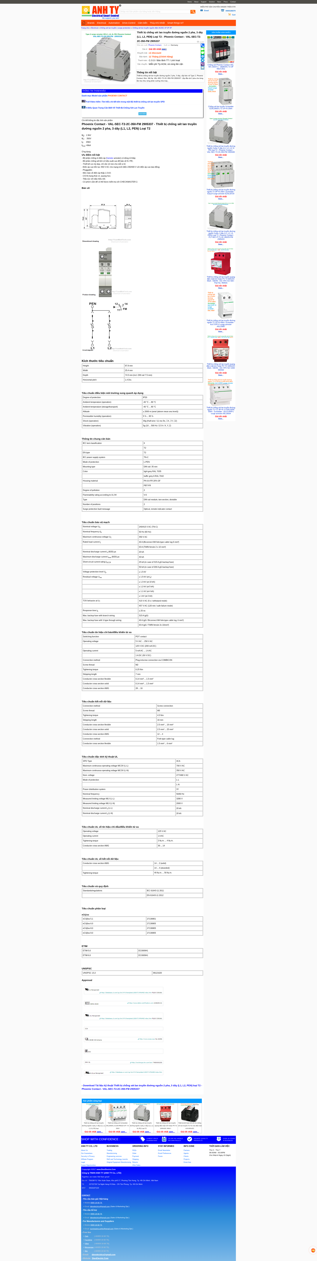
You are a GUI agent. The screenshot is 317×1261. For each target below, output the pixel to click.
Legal (83, 1162)
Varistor (110, 158)
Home (189, 2)
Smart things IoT (175, 23)
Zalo (86, 1236)
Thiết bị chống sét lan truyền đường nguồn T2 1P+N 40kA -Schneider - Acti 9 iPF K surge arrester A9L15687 (221, 323)
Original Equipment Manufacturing (119, 1162)
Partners (187, 1150)
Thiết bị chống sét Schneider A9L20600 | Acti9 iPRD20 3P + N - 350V (118, 1125)
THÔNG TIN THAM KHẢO (94, 91)
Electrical (101, 23)
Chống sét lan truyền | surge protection (115, 28)
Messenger (89, 1247)
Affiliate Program (87, 1159)
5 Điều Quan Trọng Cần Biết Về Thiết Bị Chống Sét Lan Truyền (115, 108)
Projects (187, 1159)
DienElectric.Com (100, 1258)
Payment (135, 1156)
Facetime (88, 1240)
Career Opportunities (88, 1165)
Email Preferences (164, 1153)
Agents (186, 1153)
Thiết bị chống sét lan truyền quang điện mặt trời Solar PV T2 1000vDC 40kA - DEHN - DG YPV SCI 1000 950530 (221, 367)
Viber (87, 1244)
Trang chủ (85, 28)
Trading (109, 1150)
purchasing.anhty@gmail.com (101, 1229)
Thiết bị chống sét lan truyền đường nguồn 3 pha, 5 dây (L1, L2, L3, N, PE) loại (94, 1125)
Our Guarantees (86, 1153)
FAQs (134, 1150)
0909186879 (231, 11)
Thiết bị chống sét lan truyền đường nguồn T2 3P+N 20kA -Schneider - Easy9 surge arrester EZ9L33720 (221, 192)
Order (134, 1153)
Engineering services (114, 1156)
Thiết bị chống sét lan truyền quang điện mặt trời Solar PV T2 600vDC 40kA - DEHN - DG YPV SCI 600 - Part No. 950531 (221, 280)
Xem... (221, 74)
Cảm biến (142, 23)
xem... (164, 49)
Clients (186, 1156)
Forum (160, 1156)
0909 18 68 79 (96, 1203)
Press (226, 2)
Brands (90, 23)
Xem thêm (142, 114)
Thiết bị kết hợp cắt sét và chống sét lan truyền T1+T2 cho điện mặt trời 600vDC (190, 1125)
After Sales (136, 1165)
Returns (135, 1162)
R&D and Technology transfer (117, 1159)
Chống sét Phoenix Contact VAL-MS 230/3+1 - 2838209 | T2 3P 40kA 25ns (221, 67)
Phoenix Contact (154, 45)
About (196, 2)
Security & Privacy (88, 1156)
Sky (86, 1251)
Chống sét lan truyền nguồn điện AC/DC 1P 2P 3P (152, 28)
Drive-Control (128, 23)
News (219, 2)
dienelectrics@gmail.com (100, 1206)
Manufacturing (112, 1153)
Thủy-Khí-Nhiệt (157, 23)
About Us (84, 1150)
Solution (212, 2)
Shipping (135, 1159)
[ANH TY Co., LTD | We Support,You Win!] (83, 23)
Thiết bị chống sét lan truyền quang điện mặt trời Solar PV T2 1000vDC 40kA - (166, 1125)
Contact (233, 2)
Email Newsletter (164, 1150)
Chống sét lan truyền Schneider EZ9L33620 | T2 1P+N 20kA (221, 108)
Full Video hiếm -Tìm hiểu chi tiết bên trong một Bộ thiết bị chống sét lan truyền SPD (125, 102)
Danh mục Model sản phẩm (104, 96)
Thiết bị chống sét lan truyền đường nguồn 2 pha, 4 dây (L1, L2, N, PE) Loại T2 (142, 1125)
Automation (114, 23)
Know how (187, 1162)
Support (203, 2)
